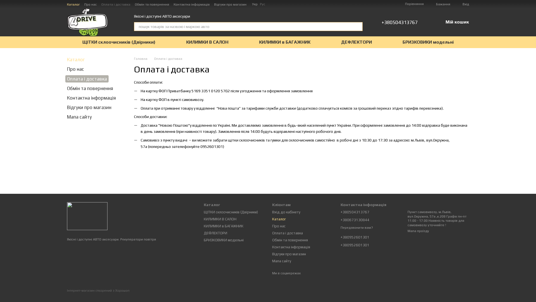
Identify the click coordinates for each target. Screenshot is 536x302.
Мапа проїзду (418, 231)
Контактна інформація (192, 4)
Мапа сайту (79, 117)
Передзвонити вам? (357, 228)
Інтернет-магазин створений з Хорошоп (98, 290)
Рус (262, 4)
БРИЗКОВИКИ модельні (428, 42)
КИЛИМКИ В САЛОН (207, 42)
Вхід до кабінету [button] (286, 212)
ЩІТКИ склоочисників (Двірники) (118, 42)
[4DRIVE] (87, 216)
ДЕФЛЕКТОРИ (356, 42)
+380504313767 (400, 22)
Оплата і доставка (115, 4)
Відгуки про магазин (230, 4)
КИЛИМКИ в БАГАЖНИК (284, 42)
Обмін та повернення (152, 4)
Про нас (90, 4)
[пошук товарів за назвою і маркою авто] (358, 26)
